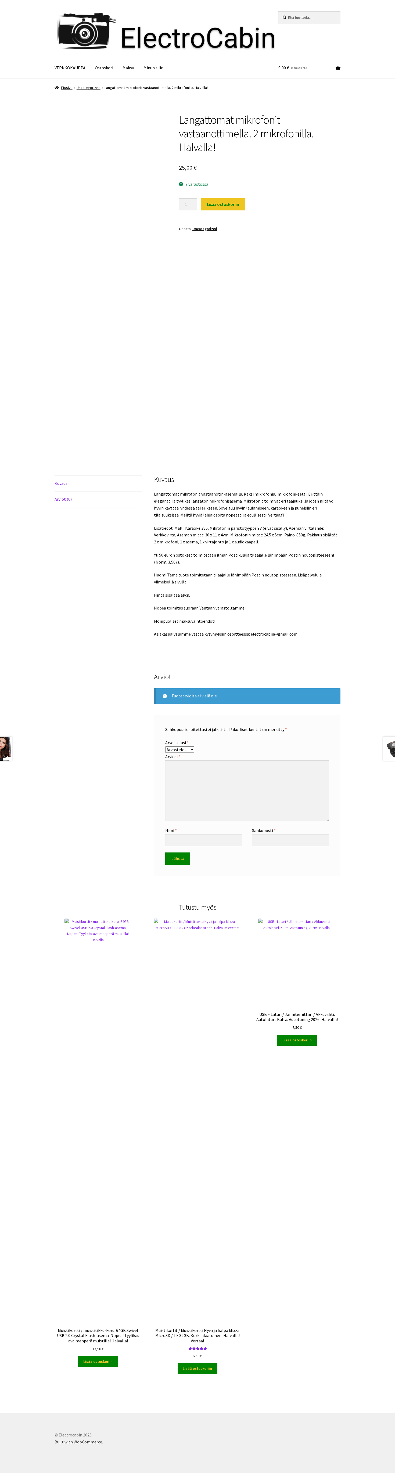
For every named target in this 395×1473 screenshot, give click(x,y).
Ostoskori (104, 67)
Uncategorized (88, 87)
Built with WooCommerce (78, 1442)
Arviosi (172, 756)
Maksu (128, 67)
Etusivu (67, 87)
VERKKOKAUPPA (70, 67)
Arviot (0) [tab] (63, 499)
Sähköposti (264, 830)
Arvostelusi (177, 742)
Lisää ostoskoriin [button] (98, 1361)
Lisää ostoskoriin (223, 204)
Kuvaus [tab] (61, 483)
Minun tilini (153, 67)
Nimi (171, 830)
